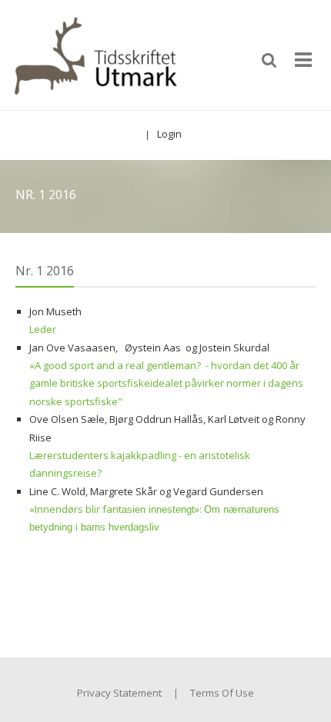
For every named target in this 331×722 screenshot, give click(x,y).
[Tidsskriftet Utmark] (94, 54)
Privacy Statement (119, 693)
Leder (42, 329)
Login (169, 134)
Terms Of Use (222, 693)
